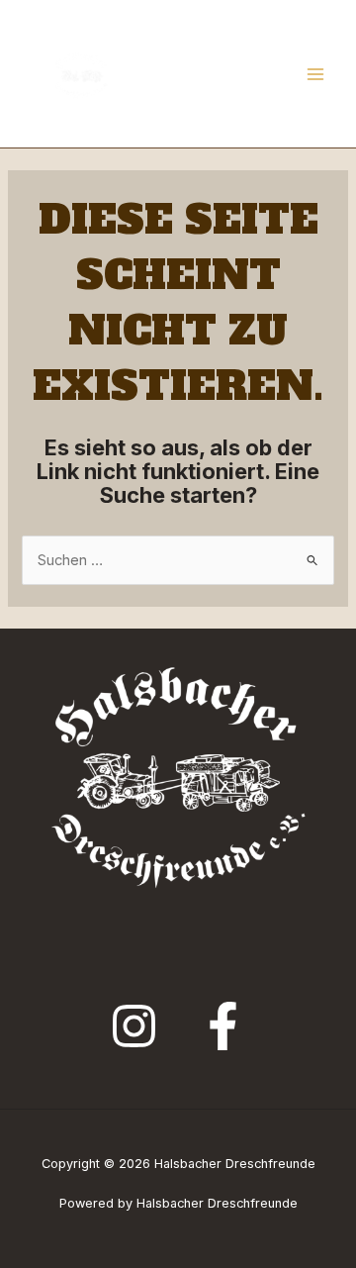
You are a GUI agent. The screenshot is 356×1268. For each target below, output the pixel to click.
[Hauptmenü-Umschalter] (315, 74)
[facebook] (223, 1026)
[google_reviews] (134, 1026)
